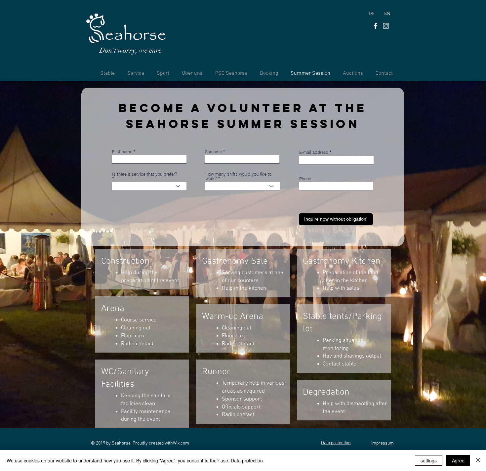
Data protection (247, 460)
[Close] (478, 460)
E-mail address (313, 152)
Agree (458, 460)
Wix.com (181, 443)
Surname (213, 152)
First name (122, 152)
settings (429, 460)
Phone (305, 179)
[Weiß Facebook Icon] (375, 26)
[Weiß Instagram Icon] (386, 26)
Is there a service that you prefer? (144, 174)
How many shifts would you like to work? (238, 176)
